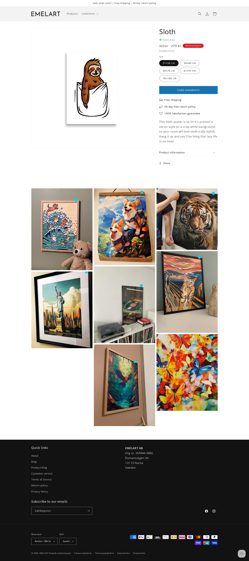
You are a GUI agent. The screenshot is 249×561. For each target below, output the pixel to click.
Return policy (39, 485)
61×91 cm (190, 70)
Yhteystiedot (139, 553)
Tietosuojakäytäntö (104, 553)
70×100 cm (170, 78)
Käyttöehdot (123, 553)
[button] (90, 13)
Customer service (42, 473)
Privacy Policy (39, 491)
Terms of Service (41, 479)
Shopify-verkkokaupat (60, 553)
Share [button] (166, 163)
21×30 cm (169, 63)
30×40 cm (190, 63)
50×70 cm (169, 70)
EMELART (43, 553)
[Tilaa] (88, 511)
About (35, 455)
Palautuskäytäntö (83, 553)
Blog (34, 461)
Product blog (39, 467)
